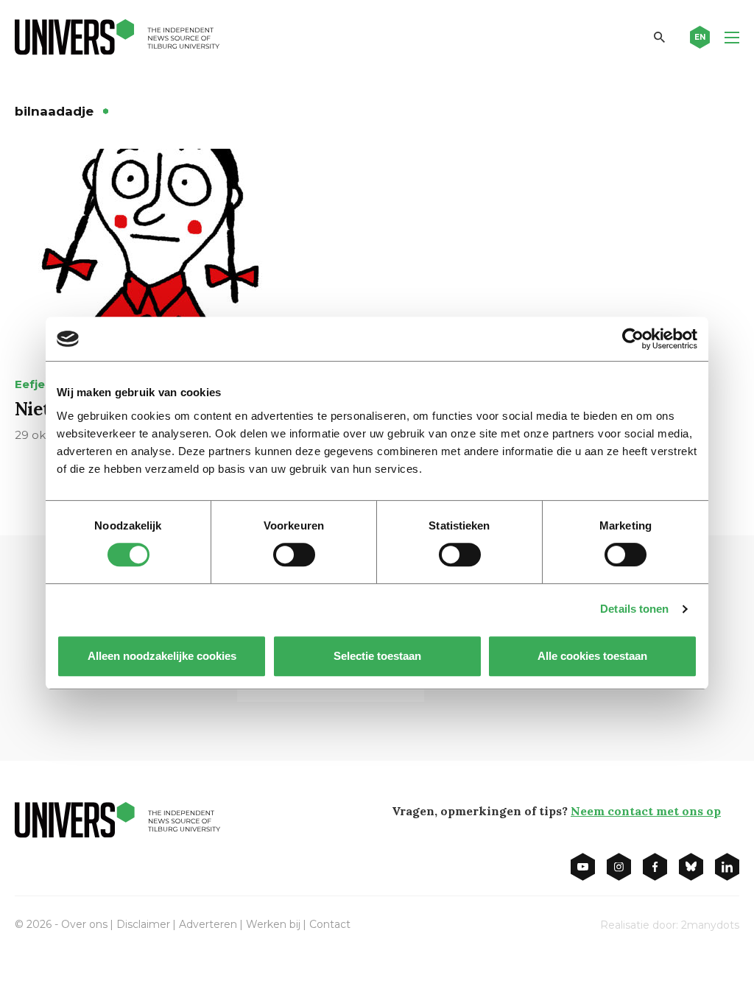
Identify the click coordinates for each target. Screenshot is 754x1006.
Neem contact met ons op (646, 810)
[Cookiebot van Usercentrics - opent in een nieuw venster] (632, 339)
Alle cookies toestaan (592, 656)
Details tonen (634, 608)
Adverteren (208, 924)
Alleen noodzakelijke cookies (162, 656)
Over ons (84, 924)
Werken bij (273, 924)
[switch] (294, 554)
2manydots (710, 925)
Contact (329, 924)
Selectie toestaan (377, 656)
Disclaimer (143, 924)
